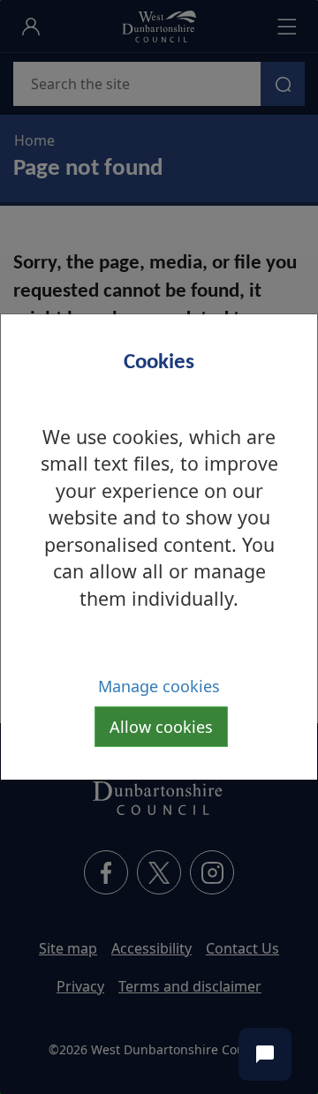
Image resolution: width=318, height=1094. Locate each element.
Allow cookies (161, 726)
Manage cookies (159, 686)
